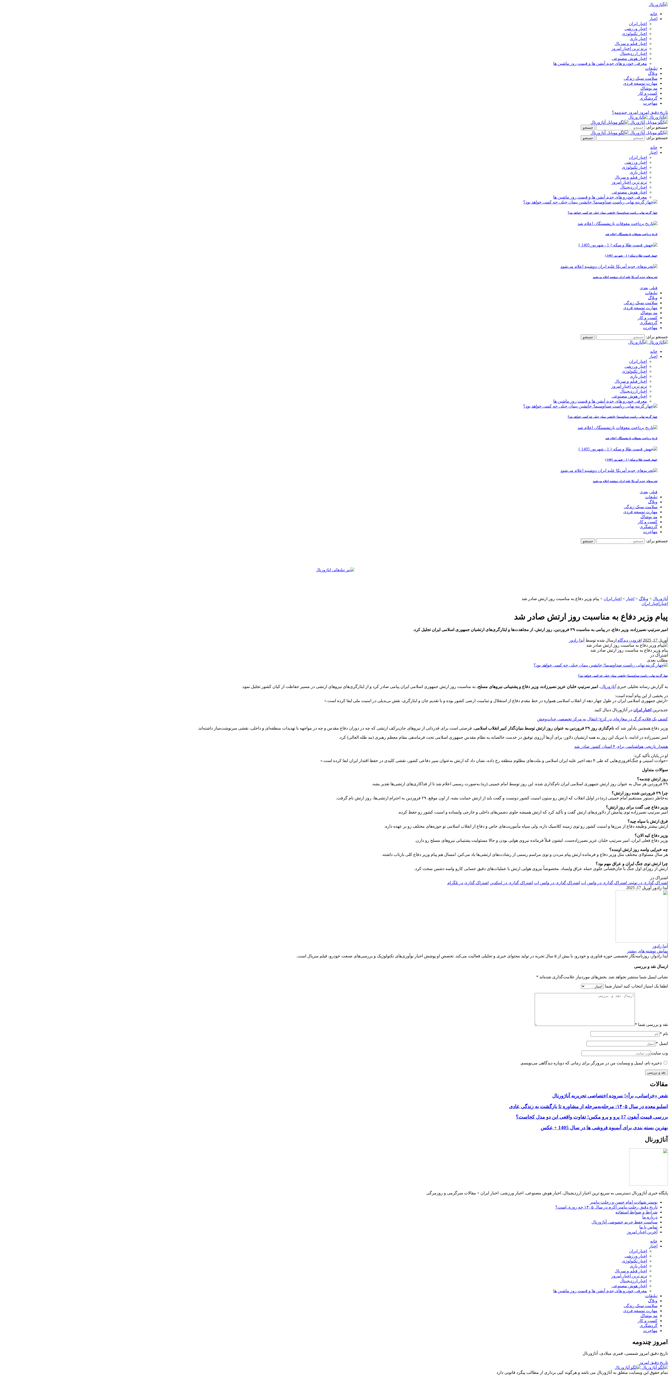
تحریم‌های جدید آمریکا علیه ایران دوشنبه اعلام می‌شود (625, 277)
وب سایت (659, 1053)
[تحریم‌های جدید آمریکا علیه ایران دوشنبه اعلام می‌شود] (608, 266)
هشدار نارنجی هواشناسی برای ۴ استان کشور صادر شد (621, 746)
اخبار (664, 603)
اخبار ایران (650, 603)
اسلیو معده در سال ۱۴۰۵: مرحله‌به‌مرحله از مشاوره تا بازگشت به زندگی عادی (588, 1106)
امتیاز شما (613, 986)
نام (664, 1033)
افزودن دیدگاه (629, 640)
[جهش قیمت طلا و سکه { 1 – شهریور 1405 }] (617, 245)
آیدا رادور (576, 640)
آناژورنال (608, 686)
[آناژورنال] (648, 117)
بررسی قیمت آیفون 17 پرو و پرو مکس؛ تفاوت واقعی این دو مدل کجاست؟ (592, 1117)
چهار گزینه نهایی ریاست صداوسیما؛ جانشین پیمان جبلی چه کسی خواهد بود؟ (612, 212)
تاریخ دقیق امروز (653, 1362)
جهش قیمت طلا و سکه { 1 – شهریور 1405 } (631, 255)
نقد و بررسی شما (651, 1024)
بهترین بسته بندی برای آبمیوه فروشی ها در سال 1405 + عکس (604, 1127)
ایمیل (662, 1043)
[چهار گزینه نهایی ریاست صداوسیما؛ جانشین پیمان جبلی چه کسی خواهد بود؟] (590, 202)
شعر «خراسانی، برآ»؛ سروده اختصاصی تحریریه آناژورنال (610, 1095)
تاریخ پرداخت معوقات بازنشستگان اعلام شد (631, 234)
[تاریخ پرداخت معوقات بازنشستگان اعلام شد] (617, 223)
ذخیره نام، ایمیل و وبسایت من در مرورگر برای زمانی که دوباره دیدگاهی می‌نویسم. (591, 1063)
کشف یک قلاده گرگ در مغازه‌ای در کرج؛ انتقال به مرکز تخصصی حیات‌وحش (602, 719)
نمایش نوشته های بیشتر (647, 951)
